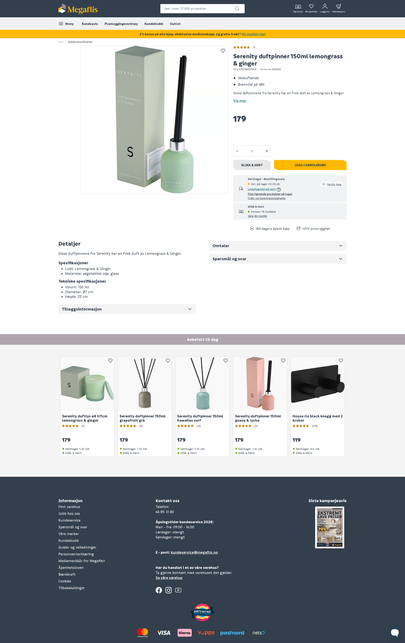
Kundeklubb (153, 24)
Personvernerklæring (76, 554)
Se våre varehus (169, 577)
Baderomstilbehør (80, 42)
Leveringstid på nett (262, 189)
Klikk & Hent (252, 165)
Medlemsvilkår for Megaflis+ (81, 561)
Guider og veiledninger (77, 547)
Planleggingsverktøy (121, 24)
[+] (266, 151)
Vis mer (239, 100)
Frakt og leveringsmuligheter (267, 198)
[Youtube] (178, 590)
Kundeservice (69, 520)
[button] (237, 8)
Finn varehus (69, 506)
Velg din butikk (257, 216)
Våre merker (68, 533)
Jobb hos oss (69, 513)
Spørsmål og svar (72, 527)
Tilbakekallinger (71, 588)
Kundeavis (90, 24)
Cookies (64, 581)
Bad (60, 42)
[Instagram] (168, 590)
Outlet (175, 24)
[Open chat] (395, 633)
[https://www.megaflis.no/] (78, 8)
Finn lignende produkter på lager (270, 194)
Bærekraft (67, 574)
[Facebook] (159, 590)
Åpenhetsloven (71, 567)
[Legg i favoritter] (223, 50)
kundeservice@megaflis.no (194, 552)
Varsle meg (334, 184)
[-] (237, 151)
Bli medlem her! (254, 34)
